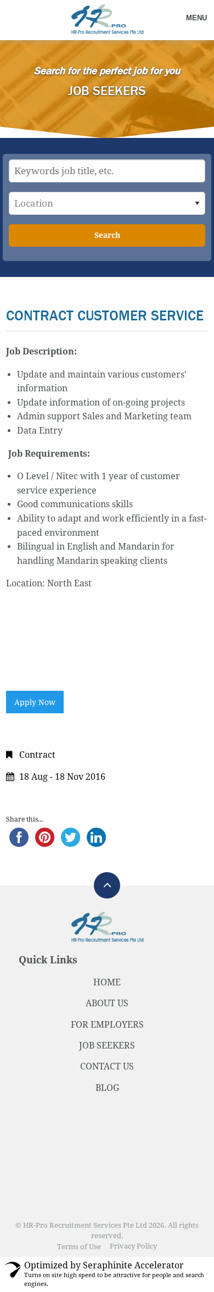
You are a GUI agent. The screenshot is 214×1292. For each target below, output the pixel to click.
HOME (107, 982)
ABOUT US (107, 1003)
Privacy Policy (133, 1247)
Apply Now (34, 702)
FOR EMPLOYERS (107, 1024)
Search (107, 235)
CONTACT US (107, 1066)
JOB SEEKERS (107, 1045)
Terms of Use (79, 1247)
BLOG (107, 1088)
